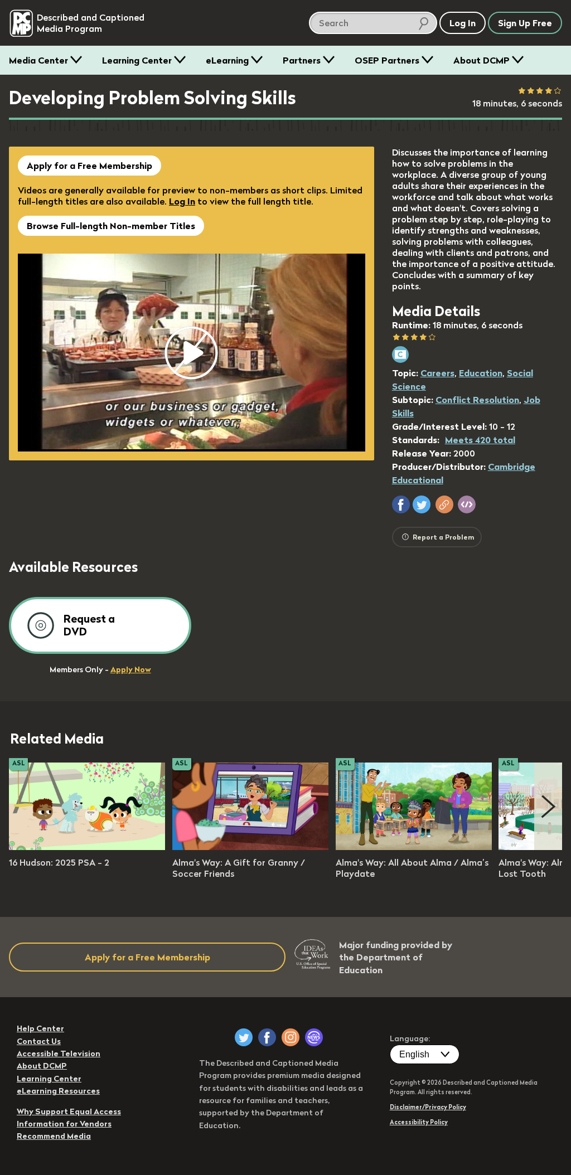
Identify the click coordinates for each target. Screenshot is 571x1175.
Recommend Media (54, 1136)
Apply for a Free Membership (89, 165)
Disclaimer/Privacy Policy (428, 1107)
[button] (401, 504)
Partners (302, 60)
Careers (437, 372)
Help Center (40, 1028)
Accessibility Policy (419, 1122)
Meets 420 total (480, 439)
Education (480, 372)
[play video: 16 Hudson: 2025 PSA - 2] (87, 846)
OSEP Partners (387, 60)
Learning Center (137, 60)
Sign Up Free (525, 22)
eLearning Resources (58, 1091)
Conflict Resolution (477, 399)
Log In (182, 201)
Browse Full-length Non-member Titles (111, 225)
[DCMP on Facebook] (267, 1037)
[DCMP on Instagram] (290, 1037)
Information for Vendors (64, 1124)
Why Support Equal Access (69, 1111)
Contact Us (39, 1041)
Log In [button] (462, 22)
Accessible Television (58, 1053)
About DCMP (481, 60)
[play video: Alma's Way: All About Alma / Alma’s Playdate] (414, 846)
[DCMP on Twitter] (244, 1037)
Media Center (38, 60)
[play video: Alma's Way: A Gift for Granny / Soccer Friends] (250, 846)
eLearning (227, 60)
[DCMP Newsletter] (314, 1037)
